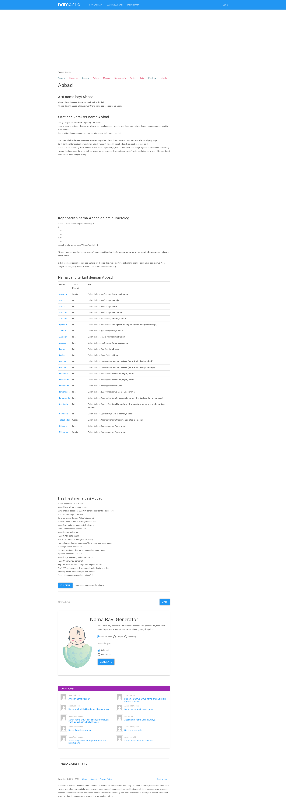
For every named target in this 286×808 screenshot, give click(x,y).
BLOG (225, 5)
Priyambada (64, 392)
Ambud (62, 331)
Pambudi (63, 367)
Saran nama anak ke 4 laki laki (138, 740)
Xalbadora (63, 432)
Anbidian (63, 337)
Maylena (107, 78)
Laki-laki (105, 650)
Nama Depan (106, 637)
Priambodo (64, 380)
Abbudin (63, 312)
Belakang (132, 637)
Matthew (152, 78)
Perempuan (106, 654)
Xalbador (63, 426)
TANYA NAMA (133, 5)
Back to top (162, 779)
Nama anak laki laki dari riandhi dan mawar (89, 709)
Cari (164, 601)
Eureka (133, 78)
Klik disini (65, 585)
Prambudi (63, 373)
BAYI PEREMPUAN (114, 5)
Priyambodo (64, 398)
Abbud (62, 300)
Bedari (67, 420)
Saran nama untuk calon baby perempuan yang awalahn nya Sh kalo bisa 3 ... (89, 721)
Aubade (62, 343)
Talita (61, 420)
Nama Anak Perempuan (80, 730)
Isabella (163, 78)
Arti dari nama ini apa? (79, 699)
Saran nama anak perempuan (138, 709)
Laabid (62, 355)
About (85, 779)
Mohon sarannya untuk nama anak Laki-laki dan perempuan (145, 700)
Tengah (119, 637)
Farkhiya (61, 78)
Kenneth (85, 78)
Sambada (63, 404)
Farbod (62, 349)
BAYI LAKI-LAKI (95, 5)
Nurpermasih (120, 78)
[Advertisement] (114, 35)
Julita (142, 78)
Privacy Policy (106, 779)
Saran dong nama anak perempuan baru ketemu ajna (88, 741)
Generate (106, 661)
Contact (93, 779)
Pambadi (63, 361)
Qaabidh (63, 324)
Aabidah (63, 294)
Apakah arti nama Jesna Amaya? (140, 720)
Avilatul (96, 78)
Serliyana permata (133, 730)
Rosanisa (73, 78)
